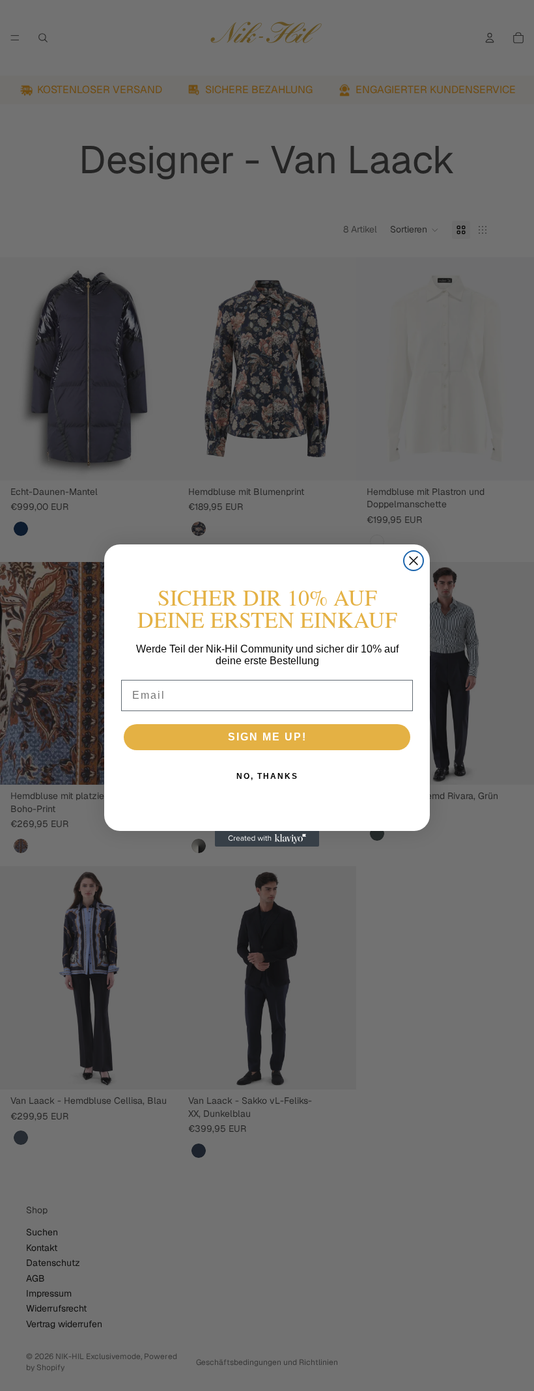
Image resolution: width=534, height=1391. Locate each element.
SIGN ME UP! (267, 736)
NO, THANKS (267, 776)
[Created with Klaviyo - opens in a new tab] (267, 839)
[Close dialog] (413, 560)
